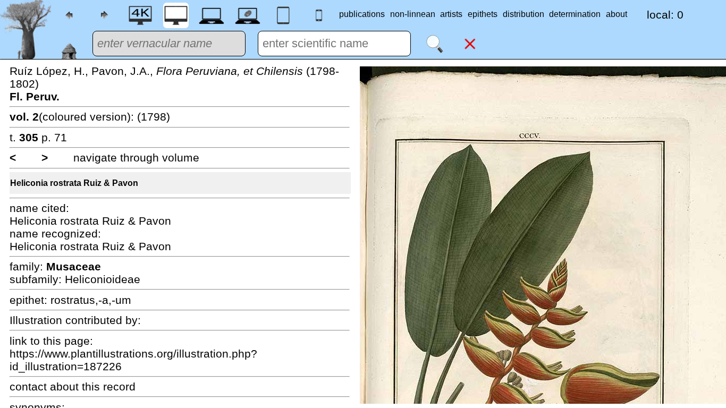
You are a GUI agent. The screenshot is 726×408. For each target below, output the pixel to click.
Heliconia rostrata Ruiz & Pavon (74, 183)
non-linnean (412, 14)
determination (575, 14)
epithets (482, 14)
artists (451, 14)
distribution (523, 14)
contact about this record (73, 386)
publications (362, 14)
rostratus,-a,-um (90, 300)
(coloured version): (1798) (90, 116)
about (616, 14)
